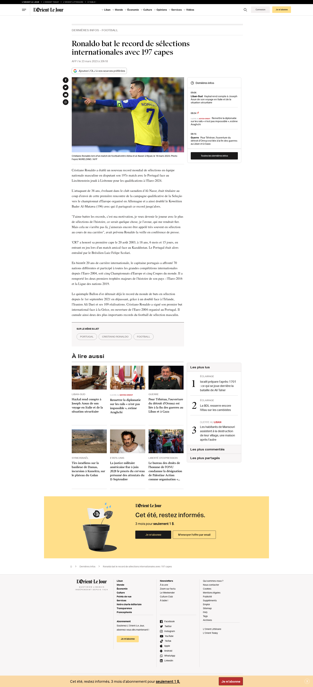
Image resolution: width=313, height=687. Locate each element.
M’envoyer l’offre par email (194, 534)
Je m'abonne (230, 681)
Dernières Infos (85, 30)
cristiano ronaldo (115, 336)
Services (121, 600)
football (143, 336)
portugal (87, 336)
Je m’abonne (153, 534)
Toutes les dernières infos (214, 155)
